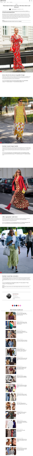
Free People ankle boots (16, 222)
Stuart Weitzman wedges (18, 81)
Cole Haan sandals (19, 153)
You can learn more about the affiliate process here (8, 12)
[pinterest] (1, 71)
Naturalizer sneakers (15, 282)
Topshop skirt (8, 282)
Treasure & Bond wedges (18, 80)
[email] (20, 305)
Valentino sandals (27, 153)
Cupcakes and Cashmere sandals (9, 153)
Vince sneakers (9, 283)
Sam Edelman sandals (25, 152)
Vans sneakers (23, 282)
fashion (1, 2)
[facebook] (14, 305)
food (8, 2)
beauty (5, 2)
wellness (11, 2)
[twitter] (16, 305)
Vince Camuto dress (9, 152)
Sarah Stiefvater (14, 9)
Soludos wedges (9, 81)
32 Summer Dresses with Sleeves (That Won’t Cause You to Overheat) (12, 21)
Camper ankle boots (25, 222)
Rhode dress (8, 222)
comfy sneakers (6, 278)
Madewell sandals (17, 152)
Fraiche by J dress (9, 80)
